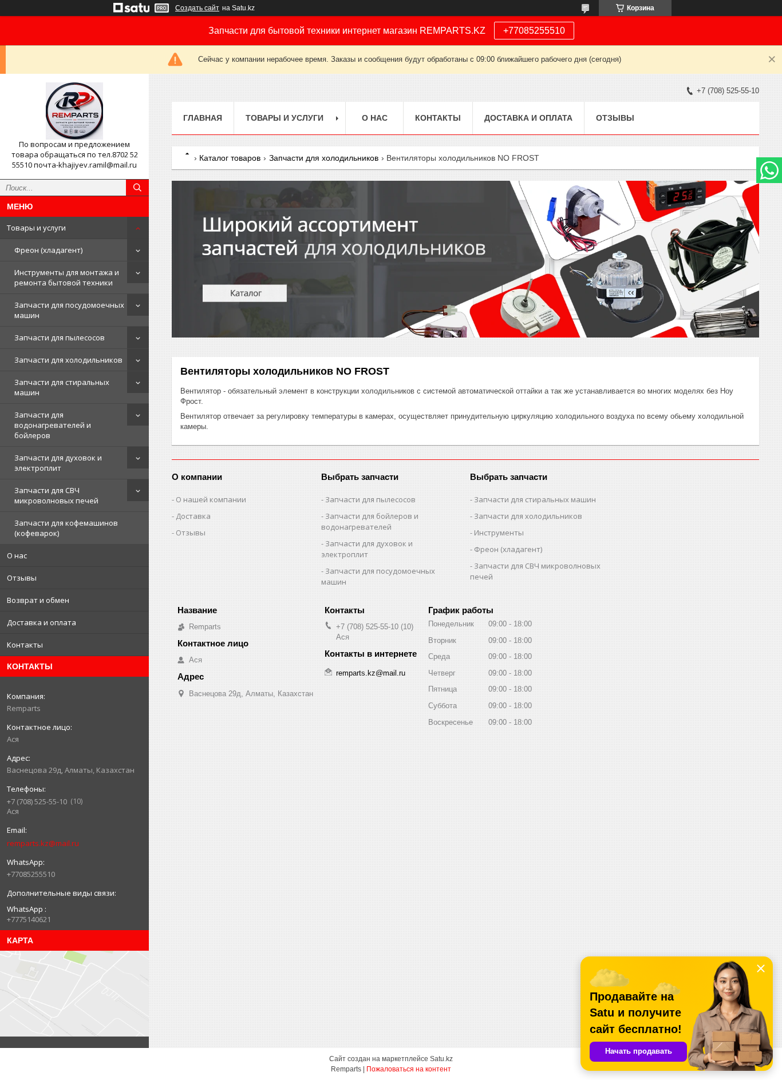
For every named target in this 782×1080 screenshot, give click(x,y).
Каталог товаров (229, 157)
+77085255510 (534, 30)
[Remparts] (74, 111)
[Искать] (137, 187)
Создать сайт (197, 8)
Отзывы (22, 578)
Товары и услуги (36, 228)
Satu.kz (441, 1059)
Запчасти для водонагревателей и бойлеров (52, 425)
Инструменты (499, 532)
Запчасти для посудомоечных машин (69, 310)
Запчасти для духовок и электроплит (58, 462)
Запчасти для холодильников (68, 360)
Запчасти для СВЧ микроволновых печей (56, 495)
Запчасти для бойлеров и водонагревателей (369, 521)
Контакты (25, 645)
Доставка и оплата (41, 622)
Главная (202, 117)
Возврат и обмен (38, 600)
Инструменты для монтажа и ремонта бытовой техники (66, 277)
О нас (17, 555)
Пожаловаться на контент (408, 1069)
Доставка (193, 516)
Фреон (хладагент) (48, 250)
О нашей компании (211, 499)
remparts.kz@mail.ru (43, 843)
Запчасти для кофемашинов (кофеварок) (66, 528)
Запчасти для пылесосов (59, 337)
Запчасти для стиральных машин (61, 387)
